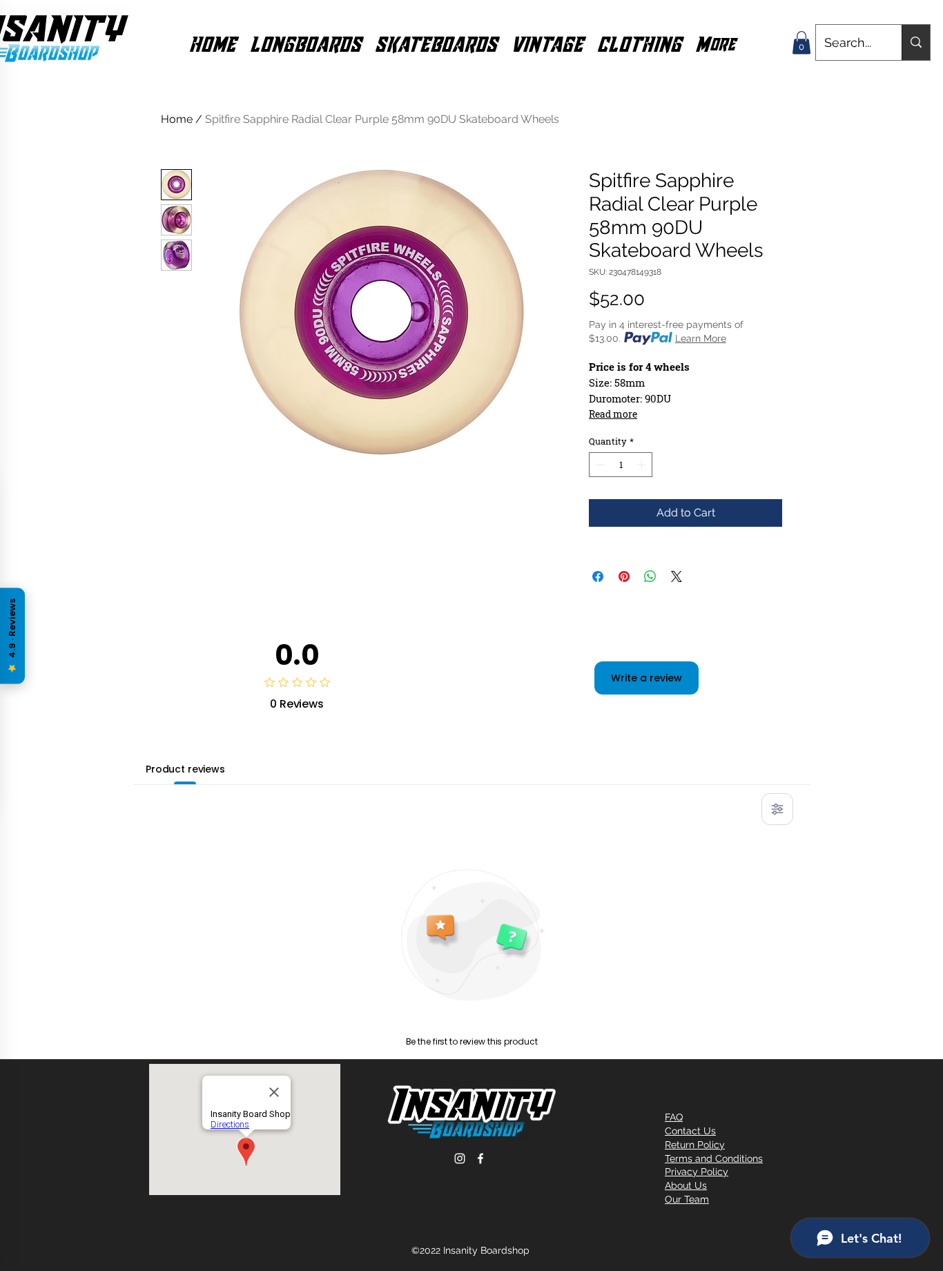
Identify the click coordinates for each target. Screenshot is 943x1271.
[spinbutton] (620, 464)
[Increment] (642, 464)
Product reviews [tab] (185, 769)
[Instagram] (460, 1158)
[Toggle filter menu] (777, 809)
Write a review (646, 678)
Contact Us (690, 1130)
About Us (686, 1185)
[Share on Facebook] (598, 576)
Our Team (687, 1199)
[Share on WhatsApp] (650, 576)
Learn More (700, 338)
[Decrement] (599, 464)
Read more (613, 413)
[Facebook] (480, 1158)
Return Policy (695, 1144)
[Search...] (916, 42)
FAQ (674, 1117)
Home (177, 119)
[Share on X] (676, 576)
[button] (305, 42)
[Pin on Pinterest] (624, 576)
